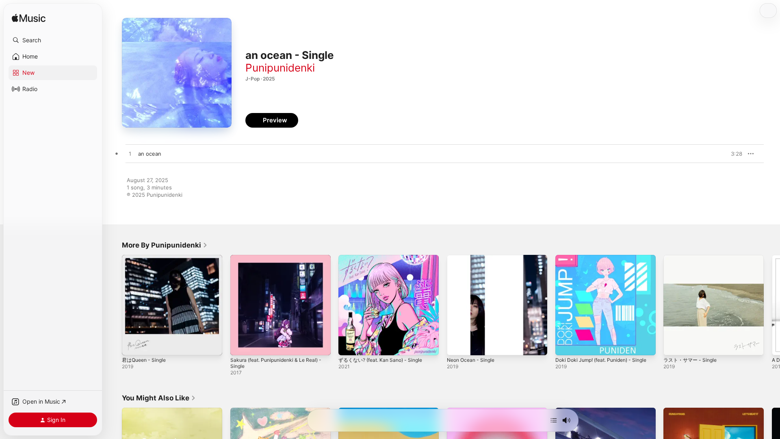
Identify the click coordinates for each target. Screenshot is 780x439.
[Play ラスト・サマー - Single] (673, 345)
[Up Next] (554, 420)
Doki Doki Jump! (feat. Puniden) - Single (597, 261)
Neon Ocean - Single (473, 258)
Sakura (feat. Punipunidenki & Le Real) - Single (278, 261)
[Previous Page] (113, 304)
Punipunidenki (280, 67)
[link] (165, 245)
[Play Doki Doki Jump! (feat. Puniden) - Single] (565, 345)
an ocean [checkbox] (149, 153)
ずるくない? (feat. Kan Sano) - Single (384, 258)
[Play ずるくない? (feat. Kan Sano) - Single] (348, 345)
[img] (29, 18)
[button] (53, 40)
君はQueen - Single (146, 258)
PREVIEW (733, 153)
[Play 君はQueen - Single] (132, 345)
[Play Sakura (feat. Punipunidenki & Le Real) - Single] (240, 345)
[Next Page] (772, 304)
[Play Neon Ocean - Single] (457, 345)
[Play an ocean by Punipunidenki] (130, 154)
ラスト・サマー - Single (692, 258)
